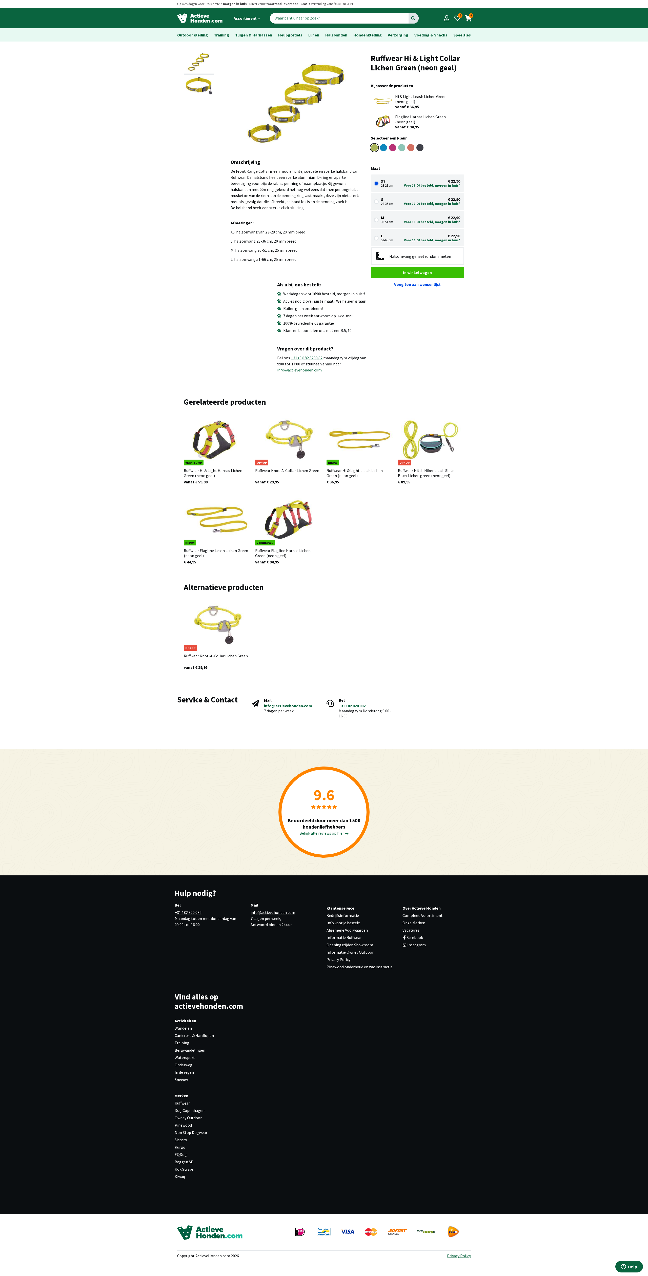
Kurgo (180, 1147)
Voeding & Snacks (430, 34)
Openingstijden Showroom (350, 944)
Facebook (415, 937)
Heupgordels (290, 34)
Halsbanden (336, 34)
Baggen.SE (184, 1161)
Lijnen (313, 34)
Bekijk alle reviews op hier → (324, 833)
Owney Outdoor (188, 1117)
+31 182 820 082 (352, 705)
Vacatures (410, 930)
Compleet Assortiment (422, 915)
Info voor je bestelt (343, 922)
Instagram (416, 944)
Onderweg (183, 1064)
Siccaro (181, 1139)
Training (221, 34)
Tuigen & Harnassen (253, 34)
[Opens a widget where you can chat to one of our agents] (629, 1267)
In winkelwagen (417, 272)
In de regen (184, 1072)
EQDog (181, 1154)
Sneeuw (181, 1079)
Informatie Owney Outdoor (350, 952)
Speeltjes (462, 34)
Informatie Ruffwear (344, 937)
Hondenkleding (367, 34)
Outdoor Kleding (192, 34)
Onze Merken (413, 922)
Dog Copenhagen (190, 1110)
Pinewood (183, 1125)
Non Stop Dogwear (191, 1132)
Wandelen (183, 1028)
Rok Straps (184, 1169)
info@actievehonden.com (299, 369)
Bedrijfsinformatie (343, 915)
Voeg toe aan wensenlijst (417, 284)
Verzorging (398, 34)
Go (413, 18)
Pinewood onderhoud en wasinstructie (360, 966)
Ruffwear (182, 1103)
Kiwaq (180, 1176)
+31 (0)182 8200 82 (306, 357)
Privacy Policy (338, 959)
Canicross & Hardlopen (194, 1035)
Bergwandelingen (190, 1050)
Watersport (185, 1057)
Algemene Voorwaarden (347, 930)
